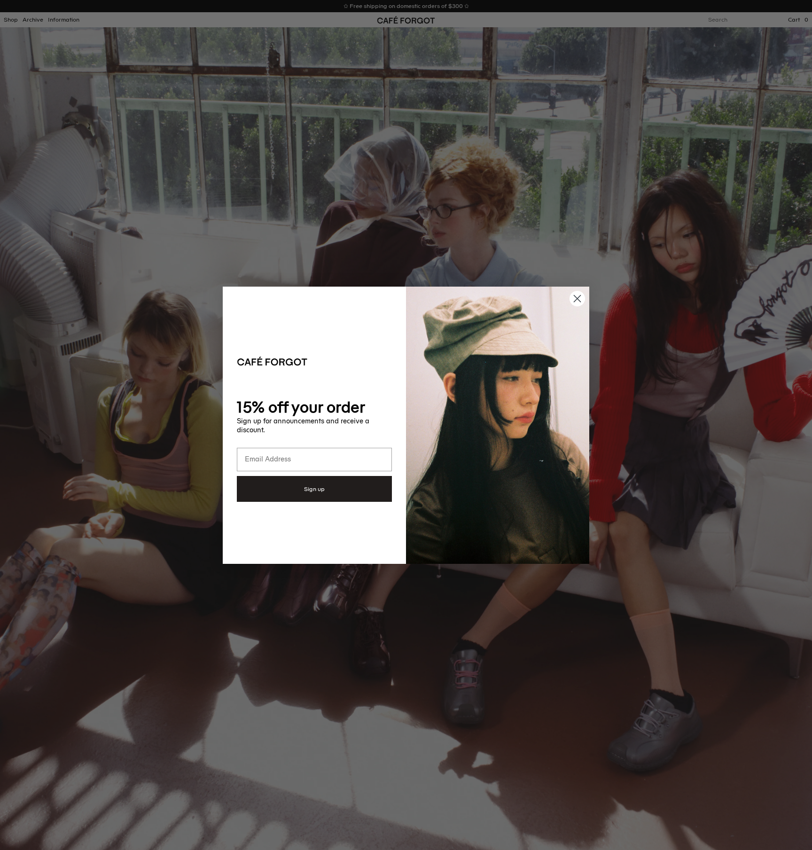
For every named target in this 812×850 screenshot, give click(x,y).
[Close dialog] (577, 298)
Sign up (314, 489)
